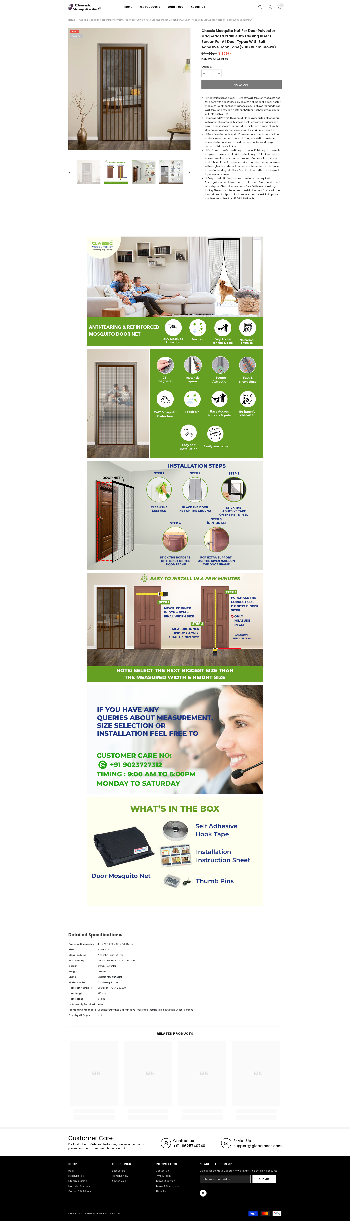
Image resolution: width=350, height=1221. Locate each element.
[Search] (260, 7)
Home (71, 19)
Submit (264, 1179)
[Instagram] (203, 1193)
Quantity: (207, 66)
